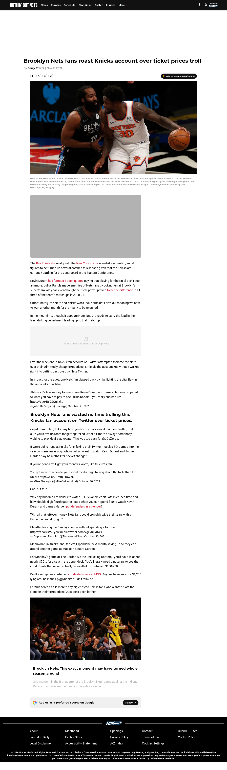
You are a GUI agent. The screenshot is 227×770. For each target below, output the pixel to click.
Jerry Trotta (36, 68)
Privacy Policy (119, 737)
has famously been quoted (66, 280)
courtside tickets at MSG (84, 574)
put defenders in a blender (83, 506)
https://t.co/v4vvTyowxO (46, 532)
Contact (147, 731)
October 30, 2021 (79, 406)
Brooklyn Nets (45, 263)
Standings (85, 5)
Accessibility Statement (81, 743)
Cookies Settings (153, 743)
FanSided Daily (39, 737)
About (34, 731)
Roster (99, 5)
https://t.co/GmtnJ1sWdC (57, 477)
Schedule (69, 5)
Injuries (110, 5)
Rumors (55, 5)
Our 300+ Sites (187, 731)
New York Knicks (87, 263)
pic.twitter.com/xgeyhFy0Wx (83, 532)
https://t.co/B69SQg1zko (46, 401)
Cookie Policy (187, 737)
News (44, 5)
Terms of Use (151, 737)
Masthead (72, 731)
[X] (206, 4)
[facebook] (199, 4)
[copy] (50, 76)
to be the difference (120, 290)
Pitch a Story (73, 737)
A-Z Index (116, 743)
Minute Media (26, 752)
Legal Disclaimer (41, 743)
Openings (116, 731)
